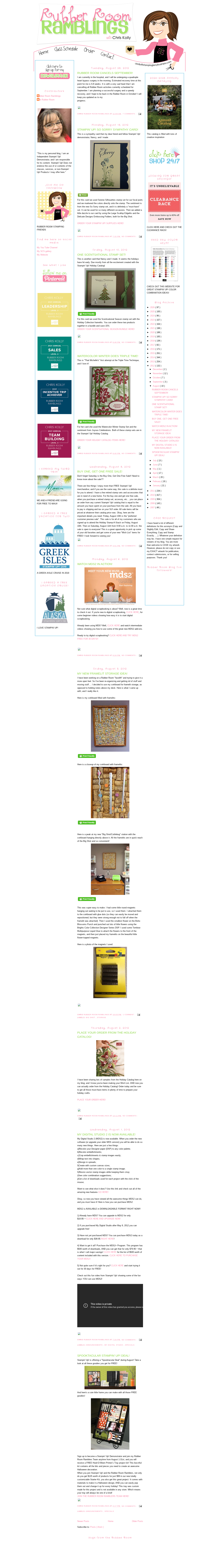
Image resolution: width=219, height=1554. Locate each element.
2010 (152, 495)
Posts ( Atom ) (97, 1527)
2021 (152, 328)
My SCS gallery (44, 251)
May (155, 469)
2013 (152, 361)
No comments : (130, 236)
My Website (42, 255)
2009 (152, 499)
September (158, 382)
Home (110, 1521)
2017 (152, 345)
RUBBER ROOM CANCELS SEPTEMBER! (105, 73)
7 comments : (130, 114)
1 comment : (129, 1014)
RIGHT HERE (107, 1239)
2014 (152, 357)
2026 (152, 307)
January (157, 485)
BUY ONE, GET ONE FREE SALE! (99, 471)
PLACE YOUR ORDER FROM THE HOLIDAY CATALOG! (106, 1034)
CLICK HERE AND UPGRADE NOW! (103, 1219)
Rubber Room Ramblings (49, 96)
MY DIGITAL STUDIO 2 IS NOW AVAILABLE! (106, 1134)
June (155, 464)
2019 (152, 336)
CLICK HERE (132, 612)
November (158, 373)
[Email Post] (140, 114)
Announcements (94, 1345)
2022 (152, 324)
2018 (152, 341)
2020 (152, 332)
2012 (152, 366)
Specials (130, 1345)
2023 (152, 320)
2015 (152, 353)
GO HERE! (103, 1192)
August (156, 386)
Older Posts (137, 1521)
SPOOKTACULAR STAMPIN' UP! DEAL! (103, 1355)
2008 (152, 503)
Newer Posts (83, 1521)
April (155, 473)
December (158, 369)
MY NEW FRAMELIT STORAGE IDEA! (102, 673)
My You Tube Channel (47, 247)
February (157, 481)
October (157, 377)
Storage (101, 1017)
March (156, 477)
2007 (152, 507)
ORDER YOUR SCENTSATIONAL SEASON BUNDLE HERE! (106, 329)
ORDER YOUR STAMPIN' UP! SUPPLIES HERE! (100, 223)
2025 (152, 311)
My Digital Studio (114, 1345)
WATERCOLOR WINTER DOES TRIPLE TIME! (107, 356)
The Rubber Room (46, 99)
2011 (152, 491)
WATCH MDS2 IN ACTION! (94, 564)
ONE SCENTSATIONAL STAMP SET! (101, 254)
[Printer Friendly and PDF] (82, 196)
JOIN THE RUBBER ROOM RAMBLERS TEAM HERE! (103, 1496)
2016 (152, 349)
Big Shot (91, 1017)
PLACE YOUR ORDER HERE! (91, 1100)
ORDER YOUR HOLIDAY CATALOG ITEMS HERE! (101, 440)
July (155, 460)
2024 (152, 315)
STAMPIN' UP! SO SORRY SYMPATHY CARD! (107, 129)
